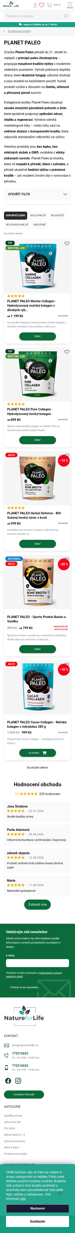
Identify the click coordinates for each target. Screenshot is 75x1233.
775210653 (25, 1055)
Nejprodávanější (17, 224)
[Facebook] (7, 1080)
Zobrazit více (37, 904)
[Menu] (70, 5)
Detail (37, 336)
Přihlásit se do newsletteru (24, 987)
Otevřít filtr (19, 194)
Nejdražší (57, 215)
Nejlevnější (38, 215)
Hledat (65, 16)
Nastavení (37, 1208)
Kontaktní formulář (24, 1094)
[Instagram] (17, 1080)
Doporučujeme (15, 215)
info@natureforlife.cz (25, 1045)
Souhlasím (37, 1221)
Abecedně (39, 224)
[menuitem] (13, 1116)
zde (22, 1199)
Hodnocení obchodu (37, 784)
